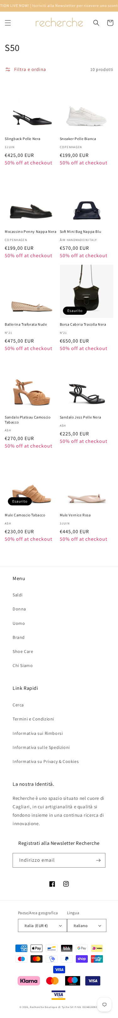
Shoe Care (23, 651)
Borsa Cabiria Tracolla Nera (83, 324)
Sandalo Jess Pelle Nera (80, 417)
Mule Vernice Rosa (75, 515)
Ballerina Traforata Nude (26, 324)
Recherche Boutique (43, 1007)
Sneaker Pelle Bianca (78, 138)
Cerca (18, 705)
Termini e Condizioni (33, 719)
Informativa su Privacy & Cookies (46, 761)
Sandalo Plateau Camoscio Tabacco (27, 419)
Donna (19, 609)
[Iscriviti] (98, 860)
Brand (19, 637)
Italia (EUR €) (36, 925)
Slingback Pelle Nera (23, 138)
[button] (8, 23)
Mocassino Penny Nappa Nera (31, 231)
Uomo (19, 623)
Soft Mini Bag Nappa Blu (80, 231)
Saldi (18, 595)
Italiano (80, 925)
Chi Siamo (23, 665)
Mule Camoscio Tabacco (25, 515)
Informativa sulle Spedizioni (41, 747)
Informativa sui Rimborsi (38, 733)
